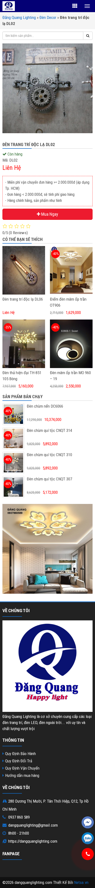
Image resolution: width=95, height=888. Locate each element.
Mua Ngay (49, 214)
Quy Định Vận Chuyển (22, 768)
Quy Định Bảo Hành (20, 753)
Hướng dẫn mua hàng (22, 775)
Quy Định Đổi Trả (18, 760)
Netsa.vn (81, 882)
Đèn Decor (47, 17)
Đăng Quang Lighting (19, 17)
